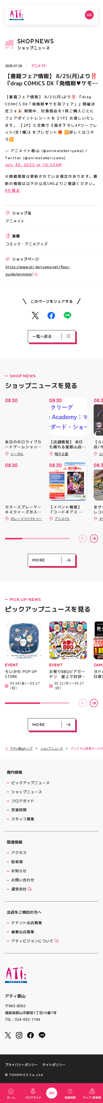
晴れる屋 (61, 453)
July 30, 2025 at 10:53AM (33, 164)
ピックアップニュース (30, 782)
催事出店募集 (22, 931)
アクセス (19, 852)
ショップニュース (51, 748)
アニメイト (38, 65)
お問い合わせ (22, 879)
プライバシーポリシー (21, 1065)
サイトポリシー (53, 1065)
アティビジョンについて (32, 940)
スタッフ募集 (22, 818)
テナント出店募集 (26, 922)
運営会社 (19, 889)
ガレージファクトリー (26, 518)
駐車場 (17, 861)
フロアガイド (22, 801)
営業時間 (19, 809)
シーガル (17, 453)
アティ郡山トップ (21, 748)
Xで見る (12, 190)
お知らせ (19, 870)
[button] (83, 538)
